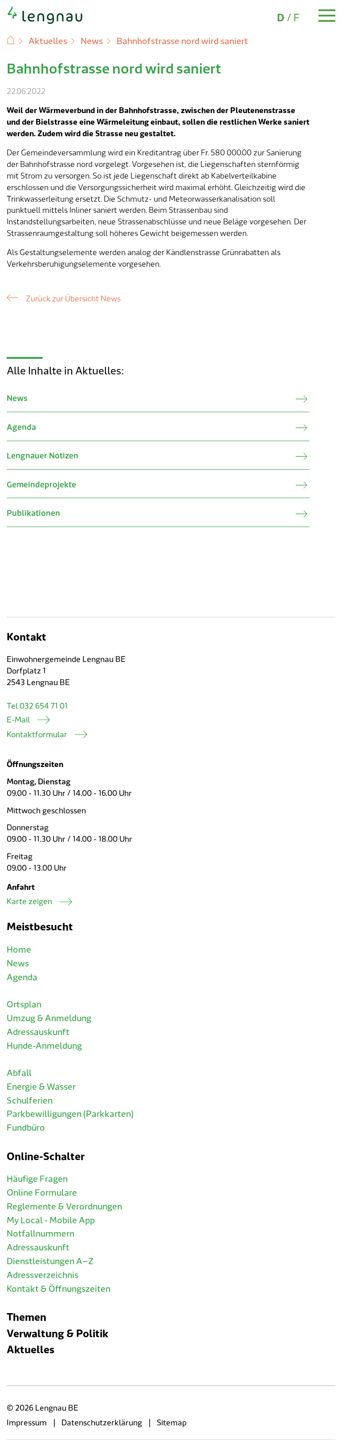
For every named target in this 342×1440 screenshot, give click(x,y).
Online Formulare (42, 1193)
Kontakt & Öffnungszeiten (58, 1289)
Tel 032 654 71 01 (37, 706)
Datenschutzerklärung (101, 1422)
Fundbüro (26, 1128)
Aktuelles (47, 41)
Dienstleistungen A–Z (50, 1261)
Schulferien (30, 1101)
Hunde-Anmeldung (44, 1046)
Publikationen (33, 513)
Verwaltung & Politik (57, 1333)
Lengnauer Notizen (42, 456)
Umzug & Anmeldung (49, 1018)
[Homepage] (45, 22)
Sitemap (172, 1422)
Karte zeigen (29, 901)
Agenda (21, 427)
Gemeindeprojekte (41, 485)
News (92, 41)
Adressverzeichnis (42, 1275)
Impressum (27, 1422)
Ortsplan (24, 1004)
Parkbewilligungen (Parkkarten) (70, 1114)
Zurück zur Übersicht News (73, 298)
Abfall (19, 1073)
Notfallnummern (40, 1234)
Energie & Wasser (41, 1087)
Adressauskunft (38, 1032)
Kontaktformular (37, 734)
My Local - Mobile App (51, 1220)
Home (19, 950)
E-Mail (18, 720)
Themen (26, 1317)
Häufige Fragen (37, 1179)
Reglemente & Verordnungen (64, 1207)
